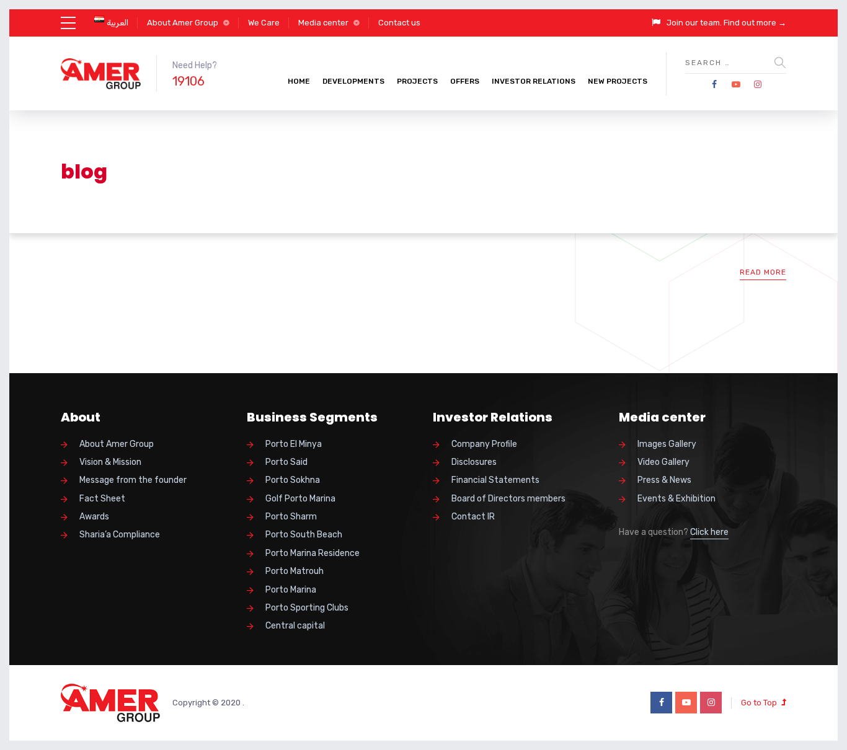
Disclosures (474, 462)
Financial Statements (495, 480)
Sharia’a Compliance (119, 534)
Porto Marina (290, 590)
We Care (264, 22)
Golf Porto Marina (300, 498)
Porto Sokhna (292, 480)
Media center (323, 22)
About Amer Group (182, 22)
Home (299, 81)
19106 (188, 81)
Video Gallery (663, 462)
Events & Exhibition (676, 498)
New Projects (617, 81)
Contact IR (473, 516)
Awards (94, 516)
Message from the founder (133, 480)
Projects (417, 81)
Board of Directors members (508, 498)
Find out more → (755, 22)
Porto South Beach (303, 534)
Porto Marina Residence (312, 553)
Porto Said (286, 462)
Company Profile (484, 444)
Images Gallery (666, 444)
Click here (709, 532)
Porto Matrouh (294, 571)
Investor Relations (533, 81)
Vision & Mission (110, 462)
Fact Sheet (102, 498)
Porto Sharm (291, 516)
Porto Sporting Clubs (306, 607)
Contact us (399, 22)
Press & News (664, 480)
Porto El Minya (293, 444)
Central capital (295, 625)
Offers (464, 81)
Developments (353, 81)
